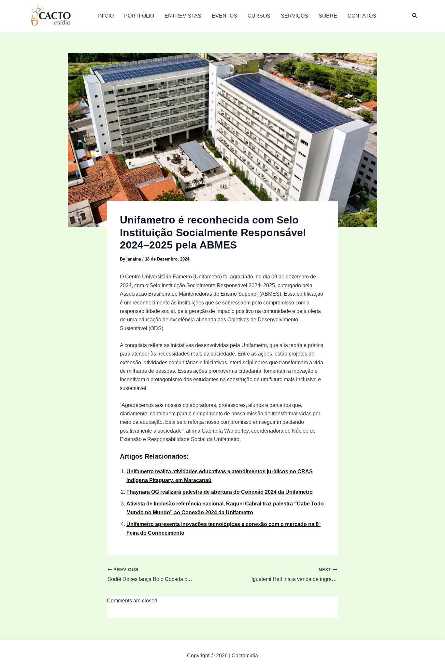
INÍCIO (106, 16)
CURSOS (259, 16)
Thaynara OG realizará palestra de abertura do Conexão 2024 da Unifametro (219, 492)
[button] (415, 16)
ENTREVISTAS (183, 16)
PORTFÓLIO (139, 16)
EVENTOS (224, 16)
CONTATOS (362, 16)
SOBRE (328, 16)
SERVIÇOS (294, 16)
